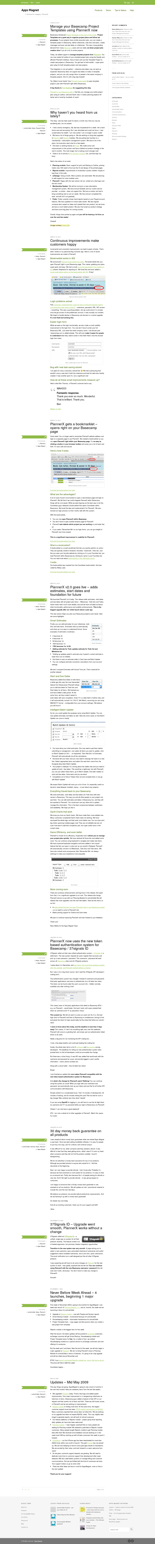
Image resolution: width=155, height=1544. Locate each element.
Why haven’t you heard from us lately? (73, 114)
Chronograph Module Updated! (121, 87)
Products (98, 10)
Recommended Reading (119, 136)
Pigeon (114, 128)
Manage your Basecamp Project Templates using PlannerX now (74, 28)
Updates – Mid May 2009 (69, 1382)
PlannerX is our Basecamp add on (62, 92)
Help (132, 10)
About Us (24, 1507)
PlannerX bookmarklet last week (72, 262)
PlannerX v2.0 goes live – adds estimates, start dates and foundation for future (74, 590)
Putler (77, 146)
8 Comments (41, 604)
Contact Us (24, 1527)
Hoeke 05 (65, 225)
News (33, 128)
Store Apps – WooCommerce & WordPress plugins (118, 1520)
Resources (24, 1520)
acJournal (115, 104)
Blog (32, 2)
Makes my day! (55, 409)
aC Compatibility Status (28, 1514)
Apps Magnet (41, 45)
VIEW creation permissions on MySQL (89, 1409)
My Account (24, 2)
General (32, 1147)
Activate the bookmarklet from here (62, 490)
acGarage (91, 1334)
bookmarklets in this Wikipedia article (81, 558)
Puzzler (90, 1443)
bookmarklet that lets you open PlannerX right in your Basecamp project (79, 907)
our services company (77, 153)
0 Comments (41, 125)
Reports (66, 138)
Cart (128, 2)
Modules (114, 120)
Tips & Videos (120, 10)
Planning (57, 138)
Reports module (66, 1314)
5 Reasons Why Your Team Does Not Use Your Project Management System (122, 31)
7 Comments (41, 1309)
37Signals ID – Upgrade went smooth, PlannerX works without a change (76, 1228)
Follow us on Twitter (129, 1541)
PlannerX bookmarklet (79, 81)
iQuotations (57, 1440)
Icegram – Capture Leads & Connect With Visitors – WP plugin (121, 1508)
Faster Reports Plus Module (120, 83)
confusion (79, 1047)
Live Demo (24, 1517)
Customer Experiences (119, 115)
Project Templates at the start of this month (81, 35)
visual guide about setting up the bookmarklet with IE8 (69, 272)
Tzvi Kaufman (67, 88)
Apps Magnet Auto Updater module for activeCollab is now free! (122, 48)
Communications (117, 112)
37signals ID (98, 953)
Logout (38, 2)
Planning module (58, 1425)
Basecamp (68, 48)
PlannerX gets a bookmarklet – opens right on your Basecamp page (73, 427)
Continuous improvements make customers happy (74, 242)
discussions (91, 1047)
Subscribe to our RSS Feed (132, 1541)
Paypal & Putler (40, 128)
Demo (108, 10)
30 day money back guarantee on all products (75, 1132)
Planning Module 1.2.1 (72, 1307)
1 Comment (42, 39)
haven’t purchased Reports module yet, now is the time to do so (81, 1360)
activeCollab (27, 128)
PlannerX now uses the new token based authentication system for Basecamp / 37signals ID (76, 944)
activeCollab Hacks (117, 109)
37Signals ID (69, 1236)
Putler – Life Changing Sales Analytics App (120, 1514)
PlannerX (42, 42)
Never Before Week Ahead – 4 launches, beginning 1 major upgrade (73, 1296)
